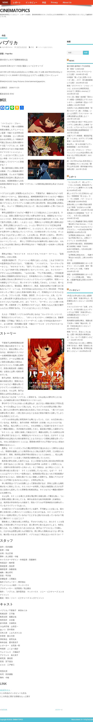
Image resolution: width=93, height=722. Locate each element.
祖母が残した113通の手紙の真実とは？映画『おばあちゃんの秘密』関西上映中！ (79, 207)
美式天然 (4, 710)
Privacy (54, 2)
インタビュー (31, 2)
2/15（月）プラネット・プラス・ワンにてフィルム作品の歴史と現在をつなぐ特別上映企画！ (80, 152)
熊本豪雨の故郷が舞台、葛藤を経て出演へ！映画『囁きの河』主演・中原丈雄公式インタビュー (79, 323)
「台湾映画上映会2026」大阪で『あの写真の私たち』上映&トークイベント (79, 238)
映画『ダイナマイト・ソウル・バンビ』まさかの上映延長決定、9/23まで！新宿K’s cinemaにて (79, 88)
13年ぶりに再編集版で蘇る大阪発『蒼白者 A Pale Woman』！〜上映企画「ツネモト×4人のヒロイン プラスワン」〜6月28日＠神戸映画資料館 (80, 226)
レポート (17, 2)
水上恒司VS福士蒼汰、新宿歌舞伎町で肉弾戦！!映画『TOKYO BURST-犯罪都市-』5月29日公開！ (80, 246)
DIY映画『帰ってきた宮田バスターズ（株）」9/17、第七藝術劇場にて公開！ (80, 80)
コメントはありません (45, 47)
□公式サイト (5, 690)
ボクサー (58, 710)
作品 (44, 2)
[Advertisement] (47, 24)
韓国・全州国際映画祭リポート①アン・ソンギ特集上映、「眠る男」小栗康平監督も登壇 (79, 277)
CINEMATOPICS (15, 10)
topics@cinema (7, 47)
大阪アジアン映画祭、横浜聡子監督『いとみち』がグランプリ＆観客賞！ (79, 138)
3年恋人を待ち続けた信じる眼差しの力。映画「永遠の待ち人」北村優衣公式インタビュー (79, 298)
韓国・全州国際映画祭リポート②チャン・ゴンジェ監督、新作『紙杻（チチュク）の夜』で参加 (79, 266)
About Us (67, 2)
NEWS (5, 2)
